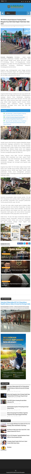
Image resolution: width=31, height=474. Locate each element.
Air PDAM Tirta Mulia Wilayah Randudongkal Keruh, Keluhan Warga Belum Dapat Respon (15, 284)
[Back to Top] (15, 470)
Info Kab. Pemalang (19, 26)
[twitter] (22, 1)
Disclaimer (9, 447)
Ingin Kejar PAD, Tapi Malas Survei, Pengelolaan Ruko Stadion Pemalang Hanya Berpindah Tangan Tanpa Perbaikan (14, 122)
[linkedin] (27, 1)
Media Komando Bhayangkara (19, 472)
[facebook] (24, 1)
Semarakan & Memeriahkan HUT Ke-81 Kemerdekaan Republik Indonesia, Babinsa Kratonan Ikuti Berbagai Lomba (15, 303)
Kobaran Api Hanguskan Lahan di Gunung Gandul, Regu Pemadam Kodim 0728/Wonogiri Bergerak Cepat (18, 395)
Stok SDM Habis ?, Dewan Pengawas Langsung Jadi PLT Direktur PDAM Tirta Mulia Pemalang (15, 270)
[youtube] (29, 1)
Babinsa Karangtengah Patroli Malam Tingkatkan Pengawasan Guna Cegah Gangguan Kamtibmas (17, 413)
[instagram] (25, 1)
